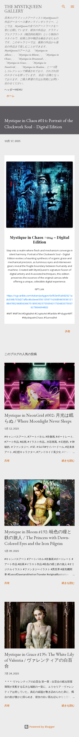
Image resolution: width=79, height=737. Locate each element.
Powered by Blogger (42, 726)
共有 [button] (67, 331)
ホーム (10, 95)
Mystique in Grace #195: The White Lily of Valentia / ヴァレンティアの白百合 (39, 660)
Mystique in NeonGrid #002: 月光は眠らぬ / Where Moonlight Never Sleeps (38, 418)
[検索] (63, 6)
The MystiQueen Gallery (23, 9)
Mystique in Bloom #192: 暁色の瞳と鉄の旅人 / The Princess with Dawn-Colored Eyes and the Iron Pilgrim (38, 537)
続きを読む (68, 460)
